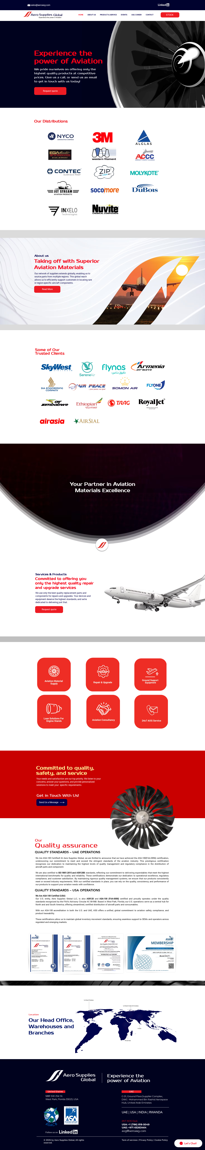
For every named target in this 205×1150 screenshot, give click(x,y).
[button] (61, 136)
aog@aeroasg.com (134, 1131)
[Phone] (29, 5)
